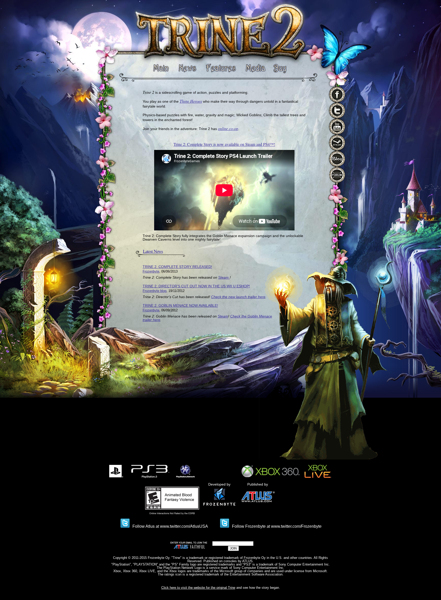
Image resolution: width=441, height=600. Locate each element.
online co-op (228, 128)
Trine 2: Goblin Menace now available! (180, 305)
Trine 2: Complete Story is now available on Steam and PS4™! (224, 144)
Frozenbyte (151, 271)
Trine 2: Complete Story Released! (177, 267)
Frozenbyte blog (154, 291)
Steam (224, 277)
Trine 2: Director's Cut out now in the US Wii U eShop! (196, 286)
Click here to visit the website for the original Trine (198, 588)
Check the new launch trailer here (238, 297)
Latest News (153, 251)
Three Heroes (191, 101)
